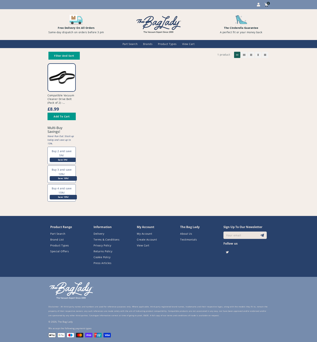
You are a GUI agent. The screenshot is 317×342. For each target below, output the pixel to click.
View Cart (143, 245)
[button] (64, 56)
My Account (144, 233)
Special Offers (59, 251)
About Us (186, 233)
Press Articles (102, 263)
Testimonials (188, 239)
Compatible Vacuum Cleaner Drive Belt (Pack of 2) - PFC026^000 (61, 101)
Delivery (99, 233)
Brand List (57, 239)
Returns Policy (103, 251)
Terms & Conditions (106, 239)
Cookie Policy (102, 257)
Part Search (57, 233)
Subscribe (262, 235)
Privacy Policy (102, 245)
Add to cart (62, 116)
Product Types (59, 245)
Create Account (147, 239)
